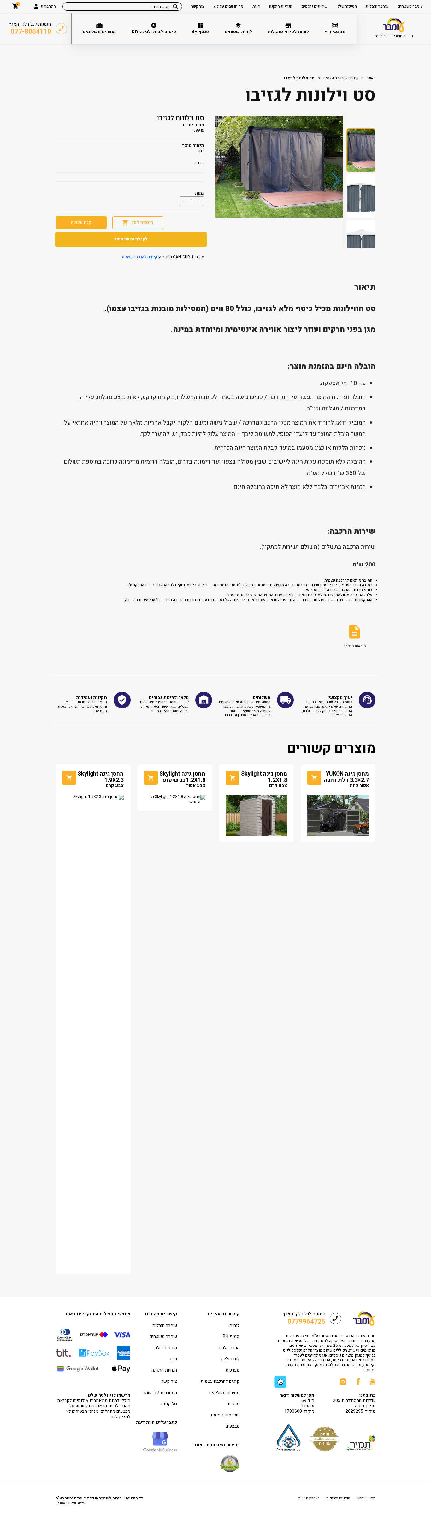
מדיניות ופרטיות (338, 1498)
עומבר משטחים (163, 1336)
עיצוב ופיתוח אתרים (70, 1503)
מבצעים (232, 1426)
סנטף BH (231, 1336)
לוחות (234, 1325)
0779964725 (306, 1322)
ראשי (371, 78)
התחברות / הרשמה (160, 1392)
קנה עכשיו (81, 222)
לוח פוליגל (230, 1359)
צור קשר (169, 1381)
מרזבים (233, 1403)
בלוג (173, 1359)
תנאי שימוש (366, 1498)
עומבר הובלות (164, 1325)
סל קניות (169, 1403)
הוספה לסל (142, 222)
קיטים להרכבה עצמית (340, 78)
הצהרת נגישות (309, 1498)
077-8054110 (31, 32)
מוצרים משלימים (224, 1392)
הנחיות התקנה (164, 1370)
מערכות (232, 1370)
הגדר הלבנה (228, 1348)
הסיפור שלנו (165, 1348)
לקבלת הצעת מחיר (131, 239)
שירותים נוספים (225, 1415)
